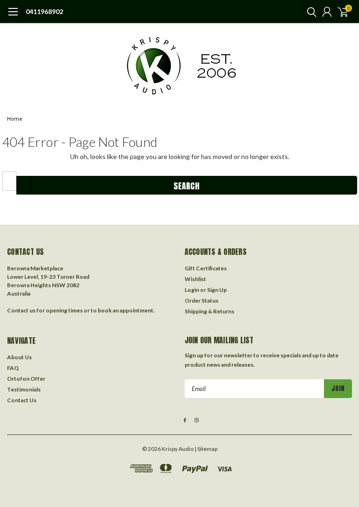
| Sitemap (205, 448)
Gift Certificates (206, 268)
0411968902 (44, 11)
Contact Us (21, 400)
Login (192, 289)
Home (14, 119)
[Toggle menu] (13, 16)
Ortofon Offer (26, 378)
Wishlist (195, 278)
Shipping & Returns (209, 311)
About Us (19, 357)
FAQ (13, 367)
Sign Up (217, 289)
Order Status (201, 300)
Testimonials (24, 389)
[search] (309, 11)
